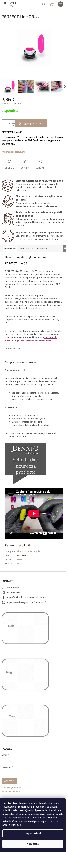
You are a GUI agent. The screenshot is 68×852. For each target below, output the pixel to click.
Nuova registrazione (12, 787)
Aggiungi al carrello (33, 123)
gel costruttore (25, 340)
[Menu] (60, 4)
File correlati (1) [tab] (43, 248)
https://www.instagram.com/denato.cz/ (26, 602)
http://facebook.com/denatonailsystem (26, 597)
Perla (20, 563)
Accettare (33, 844)
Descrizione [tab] (10, 248)
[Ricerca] (43, 4)
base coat (45, 340)
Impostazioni (33, 833)
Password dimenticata (13, 791)
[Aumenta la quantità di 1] (13, 121)
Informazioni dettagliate (13, 152)
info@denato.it (14, 587)
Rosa (19, 559)
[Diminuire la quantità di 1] (13, 125)
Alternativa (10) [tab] (25, 248)
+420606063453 (14, 592)
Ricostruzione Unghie (28, 551)
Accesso (9, 781)
